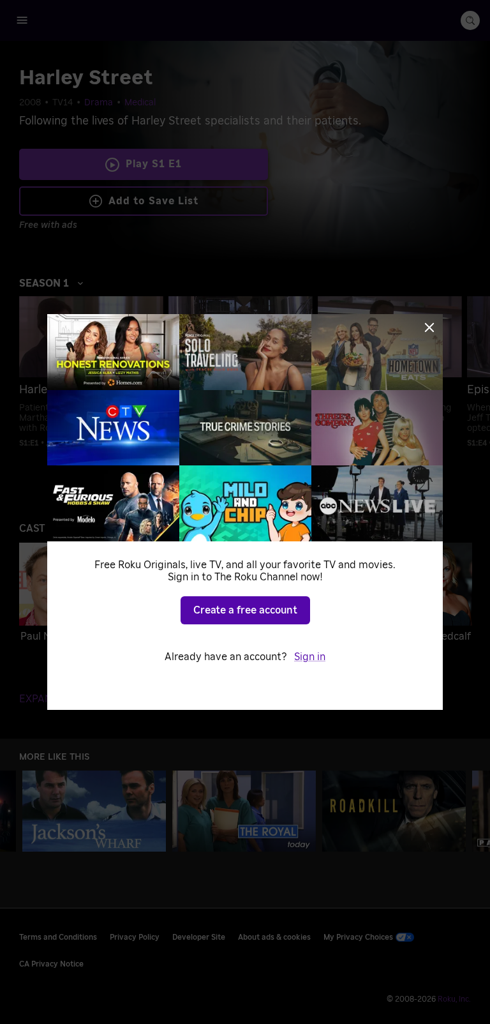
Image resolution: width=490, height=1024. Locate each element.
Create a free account (245, 610)
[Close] (429, 327)
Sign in (309, 657)
